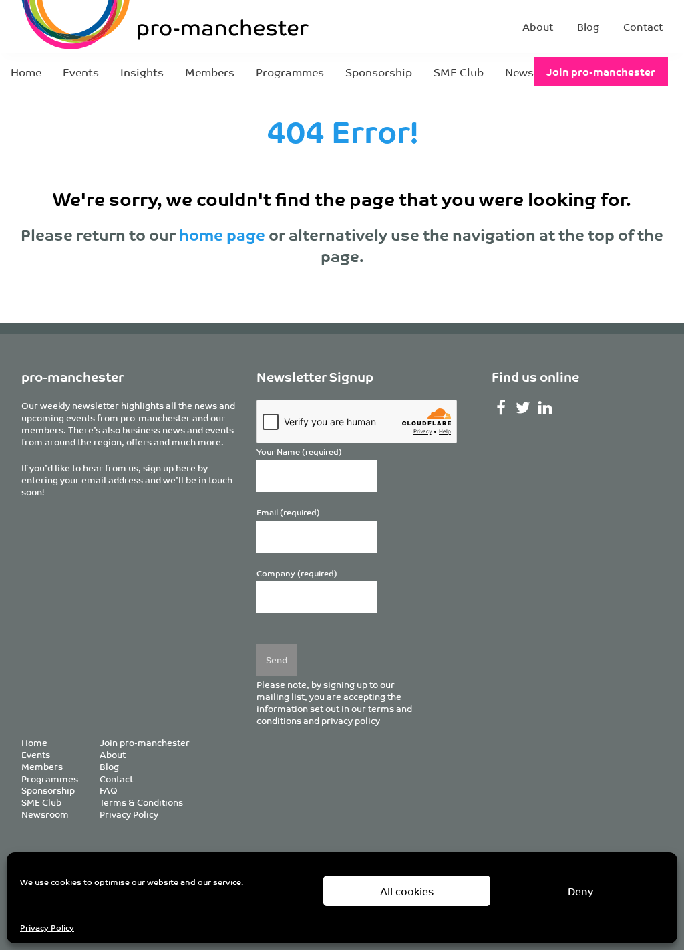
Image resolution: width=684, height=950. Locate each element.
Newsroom (45, 814)
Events (81, 71)
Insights (142, 71)
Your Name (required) (299, 451)
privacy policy (350, 720)
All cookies (407, 891)
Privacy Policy (47, 927)
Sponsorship (378, 71)
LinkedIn (545, 408)
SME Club (459, 71)
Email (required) (288, 512)
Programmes (290, 71)
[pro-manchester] (124, 26)
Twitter (523, 408)
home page (222, 234)
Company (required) (296, 573)
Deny (580, 891)
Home (26, 71)
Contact (643, 26)
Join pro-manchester (600, 71)
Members (209, 71)
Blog (588, 26)
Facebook (501, 408)
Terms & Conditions (141, 802)
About (537, 26)
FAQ (109, 790)
